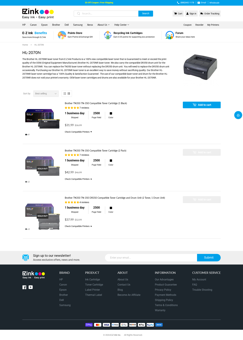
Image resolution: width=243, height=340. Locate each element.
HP (23, 24)
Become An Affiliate (129, 294)
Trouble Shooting (202, 289)
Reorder (199, 25)
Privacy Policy (163, 289)
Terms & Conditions (166, 305)
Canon (33, 24)
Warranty (160, 310)
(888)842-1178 (187, 2)
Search (145, 13)
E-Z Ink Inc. (115, 335)
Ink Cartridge (92, 279)
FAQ (194, 284)
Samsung (77, 24)
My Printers (213, 25)
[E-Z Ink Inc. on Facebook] (24, 288)
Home (25, 45)
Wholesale (214, 2)
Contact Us (124, 284)
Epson (44, 24)
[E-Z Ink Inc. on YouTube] (31, 288)
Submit (209, 257)
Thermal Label (93, 294)
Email (203, 2)
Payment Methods (165, 294)
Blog (120, 289)
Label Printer (92, 289)
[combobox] (113, 14)
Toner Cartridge (94, 284)
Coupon (187, 25)
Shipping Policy (164, 300)
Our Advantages (164, 279)
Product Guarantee (166, 284)
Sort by (26, 93)
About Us (103, 24)
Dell (67, 24)
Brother (56, 24)
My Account (199, 279)
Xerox (90, 24)
